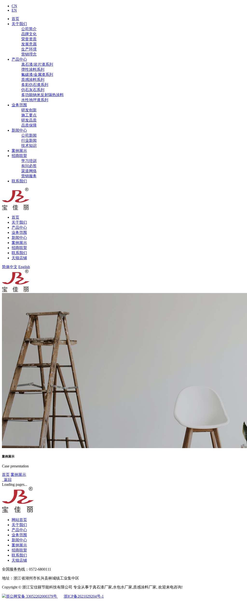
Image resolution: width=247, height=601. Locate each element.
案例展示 (19, 151)
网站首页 (19, 520)
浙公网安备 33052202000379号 (32, 596)
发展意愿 (29, 44)
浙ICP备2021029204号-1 (84, 596)
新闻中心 (19, 130)
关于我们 (19, 24)
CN (14, 6)
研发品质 (29, 120)
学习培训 (29, 161)
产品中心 (19, 59)
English (24, 267)
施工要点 (29, 115)
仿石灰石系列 (32, 90)
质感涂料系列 (32, 80)
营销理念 (29, 54)
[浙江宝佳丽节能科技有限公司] (15, 209)
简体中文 (9, 267)
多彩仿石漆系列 (34, 85)
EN (14, 10)
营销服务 (29, 176)
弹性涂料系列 (32, 69)
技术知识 (29, 145)
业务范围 (19, 105)
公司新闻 (29, 135)
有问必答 (29, 166)
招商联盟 (19, 156)
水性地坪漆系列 (34, 100)
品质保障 (29, 125)
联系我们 (19, 181)
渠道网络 (29, 171)
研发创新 (29, 110)
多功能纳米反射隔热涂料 (42, 95)
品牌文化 (29, 34)
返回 (7, 480)
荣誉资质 (29, 39)
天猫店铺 (19, 258)
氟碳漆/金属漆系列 (37, 74)
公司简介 (29, 29)
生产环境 (29, 49)
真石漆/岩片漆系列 (37, 64)
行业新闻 (29, 140)
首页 (15, 19)
